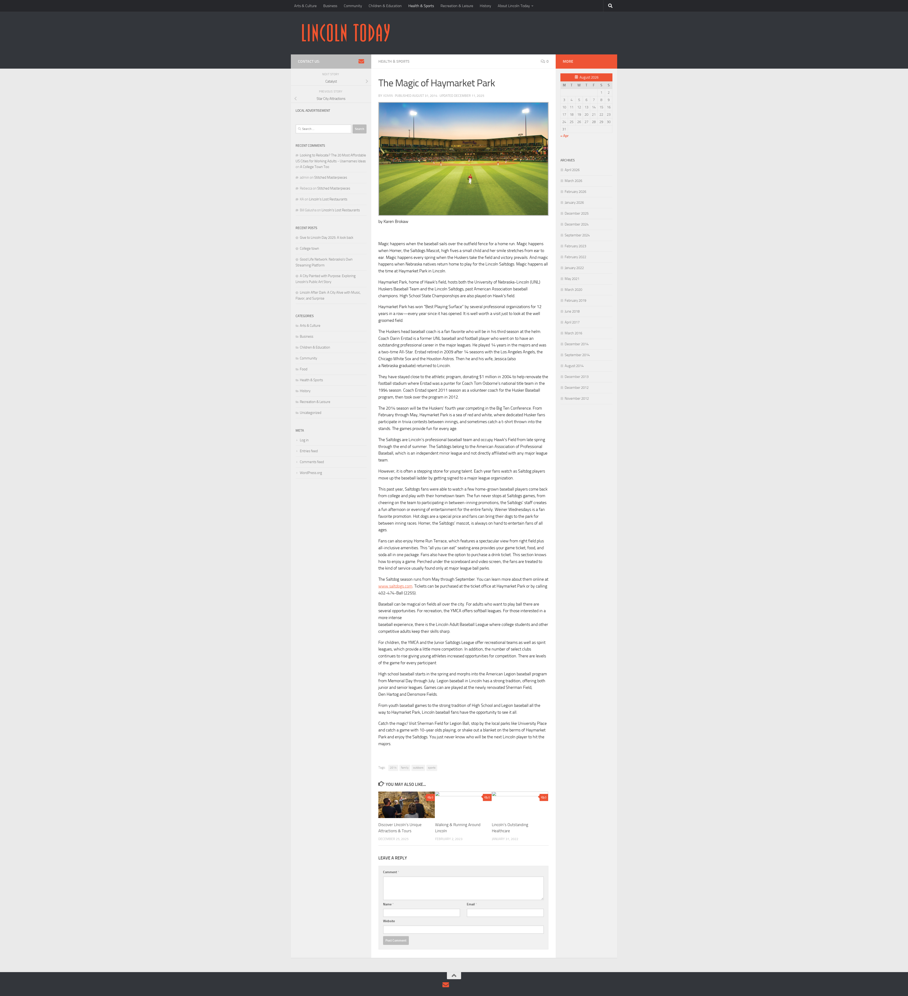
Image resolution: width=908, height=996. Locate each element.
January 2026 (574, 202)
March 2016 (573, 333)
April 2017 (572, 322)
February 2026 (575, 192)
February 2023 (575, 246)
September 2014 (577, 355)
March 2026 (573, 181)
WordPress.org (311, 473)
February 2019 (575, 300)
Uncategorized (310, 413)
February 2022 (575, 257)
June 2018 (572, 311)
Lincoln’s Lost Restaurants (328, 199)
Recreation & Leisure (457, 6)
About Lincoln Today (514, 6)
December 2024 (577, 224)
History (485, 6)
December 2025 (577, 213)
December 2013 (577, 377)
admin (388, 96)
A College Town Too (314, 167)
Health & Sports (421, 6)
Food (303, 369)
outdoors (418, 767)
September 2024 (577, 235)
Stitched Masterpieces (330, 177)
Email (472, 904)
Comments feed (312, 462)
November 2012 (577, 398)
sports (432, 767)
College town (309, 248)
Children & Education (385, 6)
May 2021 (572, 279)
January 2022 (574, 268)
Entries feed (309, 451)
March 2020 (573, 290)
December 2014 (577, 344)
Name (388, 904)
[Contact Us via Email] (361, 61)
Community (353, 6)
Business (330, 6)
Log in (304, 440)
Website (389, 921)
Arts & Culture (305, 6)
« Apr (564, 136)
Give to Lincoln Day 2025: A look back (326, 237)
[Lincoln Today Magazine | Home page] (345, 33)
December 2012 (577, 387)
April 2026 (572, 170)
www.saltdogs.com (395, 586)
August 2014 (574, 366)
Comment (391, 872)
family (405, 767)
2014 (393, 767)
